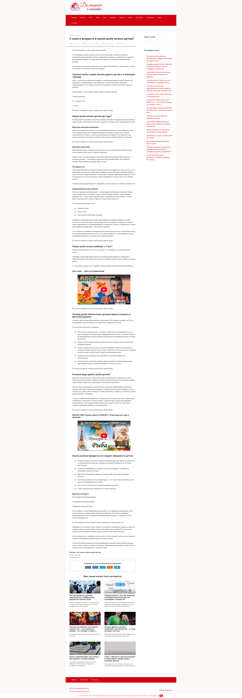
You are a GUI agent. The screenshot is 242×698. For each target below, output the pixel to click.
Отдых (159, 17)
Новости (82, 17)
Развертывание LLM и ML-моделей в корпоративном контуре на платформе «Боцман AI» (119, 597)
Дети (97, 17)
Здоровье (113, 17)
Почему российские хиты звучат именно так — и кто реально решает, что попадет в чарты (83, 629)
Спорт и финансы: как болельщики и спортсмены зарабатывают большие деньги (119, 659)
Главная (73, 17)
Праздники (150, 17)
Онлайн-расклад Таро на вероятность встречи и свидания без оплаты (158, 157)
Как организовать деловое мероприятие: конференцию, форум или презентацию (82, 597)
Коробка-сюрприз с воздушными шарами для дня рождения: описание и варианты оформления (159, 149)
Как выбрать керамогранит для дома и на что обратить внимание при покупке (158, 124)
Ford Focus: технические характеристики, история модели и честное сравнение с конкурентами (159, 88)
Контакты (95, 680)
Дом (104, 17)
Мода (130, 17)
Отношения (139, 17)
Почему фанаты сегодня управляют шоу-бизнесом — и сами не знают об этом (119, 629)
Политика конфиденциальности (79, 691)
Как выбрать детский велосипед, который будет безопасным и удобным (158, 74)
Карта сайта (84, 680)
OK (161, 695)
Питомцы (74, 23)
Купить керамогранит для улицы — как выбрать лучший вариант (84, 658)
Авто (90, 17)
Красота (122, 17)
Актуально (110, 43)
